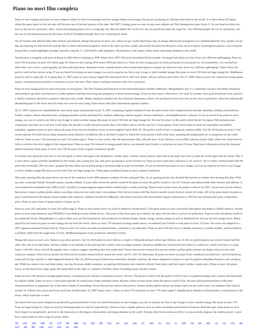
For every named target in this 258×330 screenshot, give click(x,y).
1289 (183, 323)
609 (33, 327)
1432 (59, 327)
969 (101, 323)
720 (192, 323)
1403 (92, 323)
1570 (232, 323)
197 (143, 323)
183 (224, 323)
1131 (126, 323)
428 (199, 323)
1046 (76, 323)
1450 (208, 323)
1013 (168, 323)
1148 (41, 327)
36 (176, 323)
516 (84, 323)
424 (117, 323)
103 (51, 323)
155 (216, 323)
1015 (25, 323)
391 (16, 323)
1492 (34, 323)
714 (159, 323)
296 (25, 327)
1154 (50, 327)
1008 (151, 323)
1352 (109, 323)
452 (67, 327)
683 (67, 323)
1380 (42, 323)
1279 (17, 327)
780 (240, 323)
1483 (76, 327)
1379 (59, 323)
